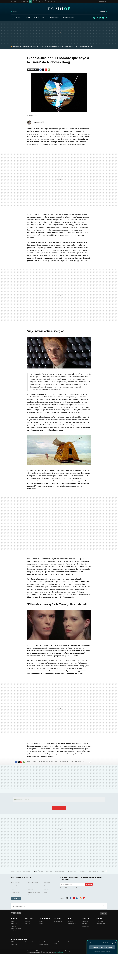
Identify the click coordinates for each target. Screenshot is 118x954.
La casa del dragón (16, 892)
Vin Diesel (25, 46)
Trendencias (85, 921)
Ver (60, 808)
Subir (102, 913)
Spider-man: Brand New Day (34, 893)
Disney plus (47, 882)
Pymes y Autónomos (101, 923)
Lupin (65, 46)
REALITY (36, 18)
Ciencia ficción (44, 761)
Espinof (59, 8)
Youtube (103, 18)
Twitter (106, 18)
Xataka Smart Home (16, 928)
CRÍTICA (17, 18)
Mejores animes (83, 871)
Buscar (103, 906)
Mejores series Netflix (72, 871)
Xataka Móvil (14, 923)
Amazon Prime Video (33, 882)
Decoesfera (84, 923)
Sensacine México (43, 941)
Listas (45, 886)
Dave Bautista (33, 46)
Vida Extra (27, 923)
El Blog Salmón (99, 921)
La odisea (30, 889)
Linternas (51, 46)
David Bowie (54, 761)
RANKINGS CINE (54, 18)
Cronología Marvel (93, 871)
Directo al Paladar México (58, 942)
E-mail (49, 70)
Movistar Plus (14, 886)
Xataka (12, 921)
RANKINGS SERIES (68, 18)
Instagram (94, 18)
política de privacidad (80, 888)
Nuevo (102, 11)
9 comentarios (34, 69)
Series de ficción (15, 882)
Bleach (91, 46)
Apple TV (13, 889)
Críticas (35, 761)
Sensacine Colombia (44, 944)
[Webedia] (16, 913)
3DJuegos (27, 921)
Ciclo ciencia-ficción (76, 761)
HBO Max (46, 889)
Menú (15, 11)
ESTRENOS (27, 18)
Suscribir (89, 884)
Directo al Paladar (58, 921)
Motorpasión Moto (72, 923)
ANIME (44, 18)
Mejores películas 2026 (38, 871)
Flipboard (100, 18)
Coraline (80, 46)
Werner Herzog (64, 761)
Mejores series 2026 (26, 871)
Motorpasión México (72, 941)
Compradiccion (85, 926)
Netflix (85, 46)
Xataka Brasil (14, 944)
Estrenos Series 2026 (60, 871)
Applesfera (13, 926)
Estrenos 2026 (49, 871)
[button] (38, 122)
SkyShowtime (72, 46)
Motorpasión (71, 921)
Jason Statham (42, 46)
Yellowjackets (58, 46)
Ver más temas (16, 898)
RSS (80, 897)
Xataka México (14, 941)
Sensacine (41, 921)
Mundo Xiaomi (14, 931)
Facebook (97, 18)
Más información (59, 952)
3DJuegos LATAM (29, 941)
